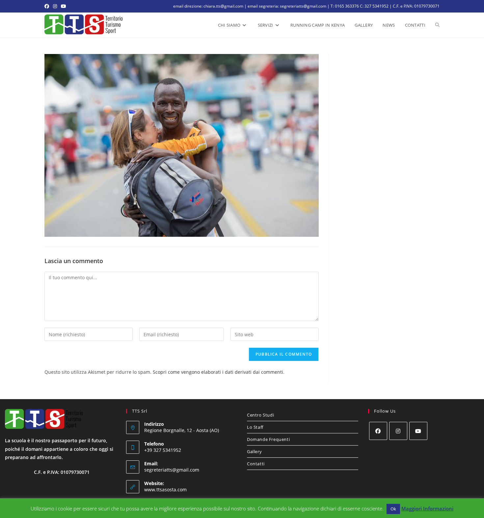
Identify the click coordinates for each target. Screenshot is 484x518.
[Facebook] (378, 431)
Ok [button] (393, 509)
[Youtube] (418, 431)
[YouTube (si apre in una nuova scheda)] (63, 6)
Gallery (254, 451)
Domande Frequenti (268, 439)
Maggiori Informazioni (427, 508)
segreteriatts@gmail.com (171, 470)
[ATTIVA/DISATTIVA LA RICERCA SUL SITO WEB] (437, 25)
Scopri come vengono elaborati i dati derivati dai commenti (218, 372)
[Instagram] (398, 431)
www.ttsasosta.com (165, 489)
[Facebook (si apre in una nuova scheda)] (47, 6)
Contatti (256, 464)
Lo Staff (255, 427)
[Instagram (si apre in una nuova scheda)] (55, 6)
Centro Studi (260, 415)
